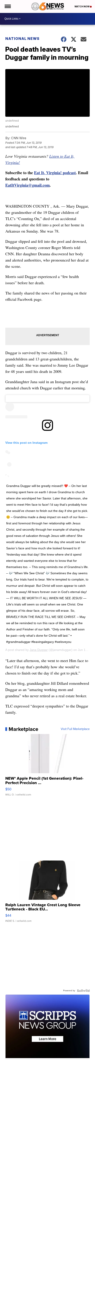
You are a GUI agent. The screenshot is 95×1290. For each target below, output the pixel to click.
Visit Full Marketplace (75, 729)
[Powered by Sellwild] (83, 990)
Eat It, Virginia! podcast (55, 173)
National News (22, 38)
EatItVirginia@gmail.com (27, 185)
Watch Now (82, 6)
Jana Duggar (39, 650)
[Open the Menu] (7, 6)
